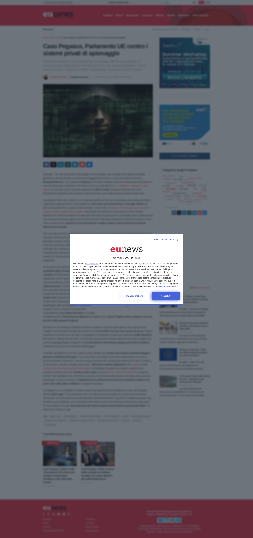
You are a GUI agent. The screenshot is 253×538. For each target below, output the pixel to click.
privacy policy (165, 286)
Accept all (166, 296)
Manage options (134, 296)
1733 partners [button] (91, 263)
